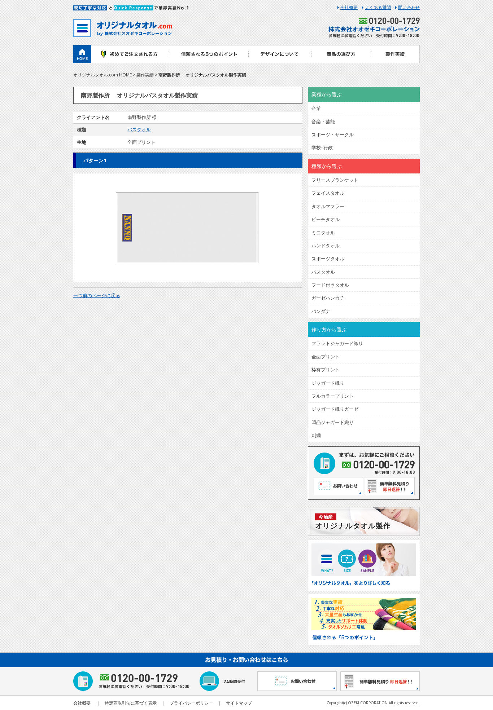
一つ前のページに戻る (96, 295)
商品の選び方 (341, 54)
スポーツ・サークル (332, 134)
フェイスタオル (327, 193)
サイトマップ (239, 703)
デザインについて (279, 54)
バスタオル (139, 129)
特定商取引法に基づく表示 (131, 703)
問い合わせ (409, 7)
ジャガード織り (327, 383)
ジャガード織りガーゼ (334, 409)
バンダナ (320, 311)
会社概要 (349, 7)
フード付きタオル (330, 285)
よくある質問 (378, 7)
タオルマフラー (327, 206)
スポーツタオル (327, 258)
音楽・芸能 (323, 121)
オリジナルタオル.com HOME (102, 75)
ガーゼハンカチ (327, 298)
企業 (316, 108)
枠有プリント (325, 369)
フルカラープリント (332, 396)
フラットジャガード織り (337, 343)
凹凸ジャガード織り (332, 422)
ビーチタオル (325, 219)
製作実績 (395, 54)
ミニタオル (323, 232)
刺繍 (316, 435)
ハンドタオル (325, 245)
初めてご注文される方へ (130, 54)
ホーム (82, 54)
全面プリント (325, 356)
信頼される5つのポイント (208, 54)
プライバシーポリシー (191, 703)
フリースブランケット (334, 180)
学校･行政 (322, 147)
